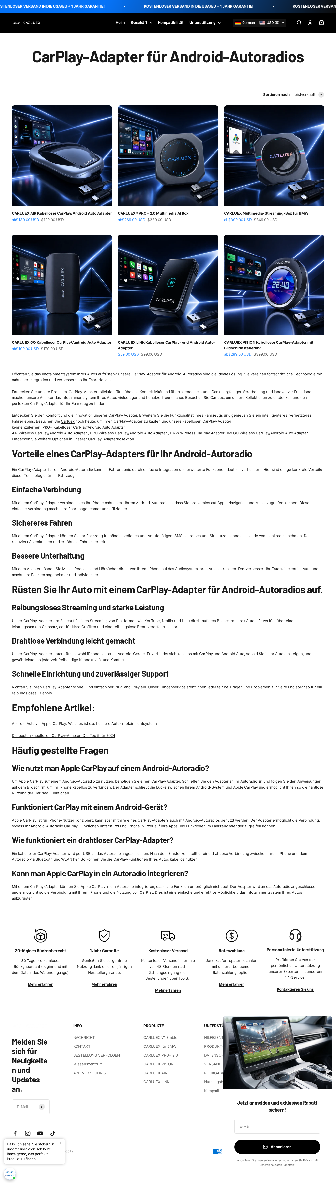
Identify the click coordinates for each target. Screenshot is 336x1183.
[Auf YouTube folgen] (40, 1133)
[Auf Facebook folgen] (15, 1133)
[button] (259, 23)
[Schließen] (322, 1026)
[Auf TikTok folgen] (52, 1133)
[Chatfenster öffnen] (10, 1175)
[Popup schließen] (60, 1143)
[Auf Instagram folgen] (27, 1133)
